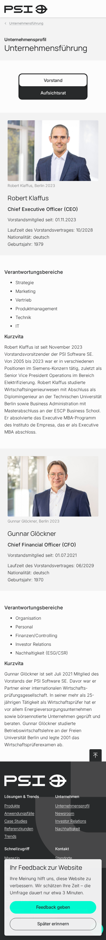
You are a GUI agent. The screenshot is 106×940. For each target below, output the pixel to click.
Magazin (12, 858)
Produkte (12, 805)
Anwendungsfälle (19, 813)
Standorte (63, 858)
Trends (10, 836)
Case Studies (15, 821)
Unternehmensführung (26, 23)
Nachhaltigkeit (67, 828)
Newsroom (64, 813)
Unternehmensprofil (72, 805)
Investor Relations (70, 821)
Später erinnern (53, 923)
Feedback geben (53, 907)
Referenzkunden (18, 828)
